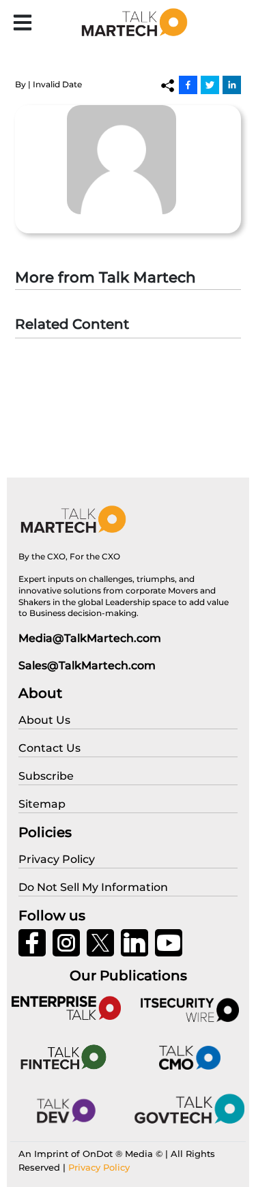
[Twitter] (210, 85)
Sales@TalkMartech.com (87, 665)
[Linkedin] (232, 85)
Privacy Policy (99, 1167)
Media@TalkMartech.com (89, 638)
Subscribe (46, 776)
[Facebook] (188, 85)
